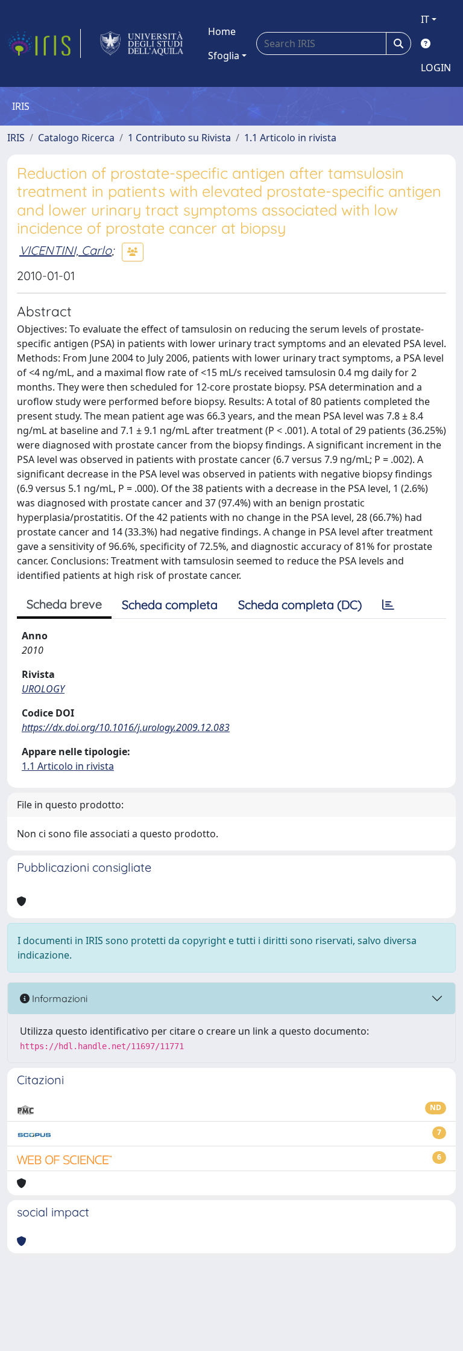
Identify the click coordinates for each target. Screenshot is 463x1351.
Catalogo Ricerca (76, 137)
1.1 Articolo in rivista (290, 137)
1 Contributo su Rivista (179, 137)
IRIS (16, 137)
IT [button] (425, 19)
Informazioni (58, 998)
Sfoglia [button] (223, 55)
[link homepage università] (142, 43)
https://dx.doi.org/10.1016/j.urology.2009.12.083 (126, 727)
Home (222, 31)
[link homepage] (44, 43)
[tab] (388, 605)
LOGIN (436, 67)
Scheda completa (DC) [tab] (300, 604)
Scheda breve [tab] (64, 604)
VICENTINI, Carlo (65, 250)
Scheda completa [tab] (170, 604)
